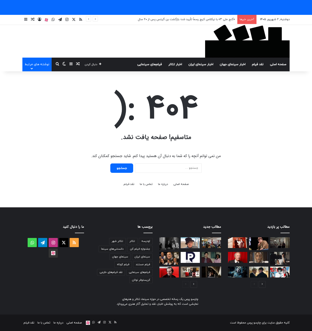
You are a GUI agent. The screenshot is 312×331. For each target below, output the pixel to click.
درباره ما (163, 184)
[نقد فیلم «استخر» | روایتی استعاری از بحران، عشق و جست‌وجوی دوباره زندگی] (280, 258)
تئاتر (132, 241)
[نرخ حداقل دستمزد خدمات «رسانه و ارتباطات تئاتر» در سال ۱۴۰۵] (190, 257)
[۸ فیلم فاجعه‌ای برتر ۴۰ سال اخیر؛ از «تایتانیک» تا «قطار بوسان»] (237, 272)
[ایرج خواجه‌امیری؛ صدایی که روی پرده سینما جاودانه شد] (169, 258)
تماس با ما (146, 184)
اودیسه (145, 241)
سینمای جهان (120, 257)
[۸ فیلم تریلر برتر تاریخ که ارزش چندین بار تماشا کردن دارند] (169, 272)
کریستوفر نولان (141, 280)
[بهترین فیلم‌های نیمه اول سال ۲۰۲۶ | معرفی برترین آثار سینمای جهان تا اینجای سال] (280, 272)
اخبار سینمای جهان (233, 64)
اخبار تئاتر (175, 64)
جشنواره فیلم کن (140, 249)
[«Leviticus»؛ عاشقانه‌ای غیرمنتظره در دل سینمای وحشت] (259, 272)
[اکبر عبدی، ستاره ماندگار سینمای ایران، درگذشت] (259, 243)
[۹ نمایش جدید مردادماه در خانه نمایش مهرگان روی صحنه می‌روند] (190, 272)
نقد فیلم (258, 64)
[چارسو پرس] (247, 41)
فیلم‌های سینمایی (149, 64)
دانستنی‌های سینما (112, 249)
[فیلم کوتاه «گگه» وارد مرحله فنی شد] (211, 272)
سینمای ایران (142, 257)
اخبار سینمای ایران (200, 64)
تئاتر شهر (117, 241)
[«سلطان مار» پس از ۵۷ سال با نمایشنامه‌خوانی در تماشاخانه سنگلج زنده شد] (211, 242)
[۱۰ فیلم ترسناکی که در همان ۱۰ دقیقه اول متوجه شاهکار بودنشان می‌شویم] (259, 257)
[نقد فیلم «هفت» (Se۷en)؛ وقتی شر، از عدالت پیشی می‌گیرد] (280, 242)
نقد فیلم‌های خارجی (111, 272)
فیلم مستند (143, 264)
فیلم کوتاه (123, 264)
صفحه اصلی (278, 64)
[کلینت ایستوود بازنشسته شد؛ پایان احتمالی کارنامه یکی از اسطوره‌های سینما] (237, 257)
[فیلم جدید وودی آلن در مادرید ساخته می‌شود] (190, 242)
